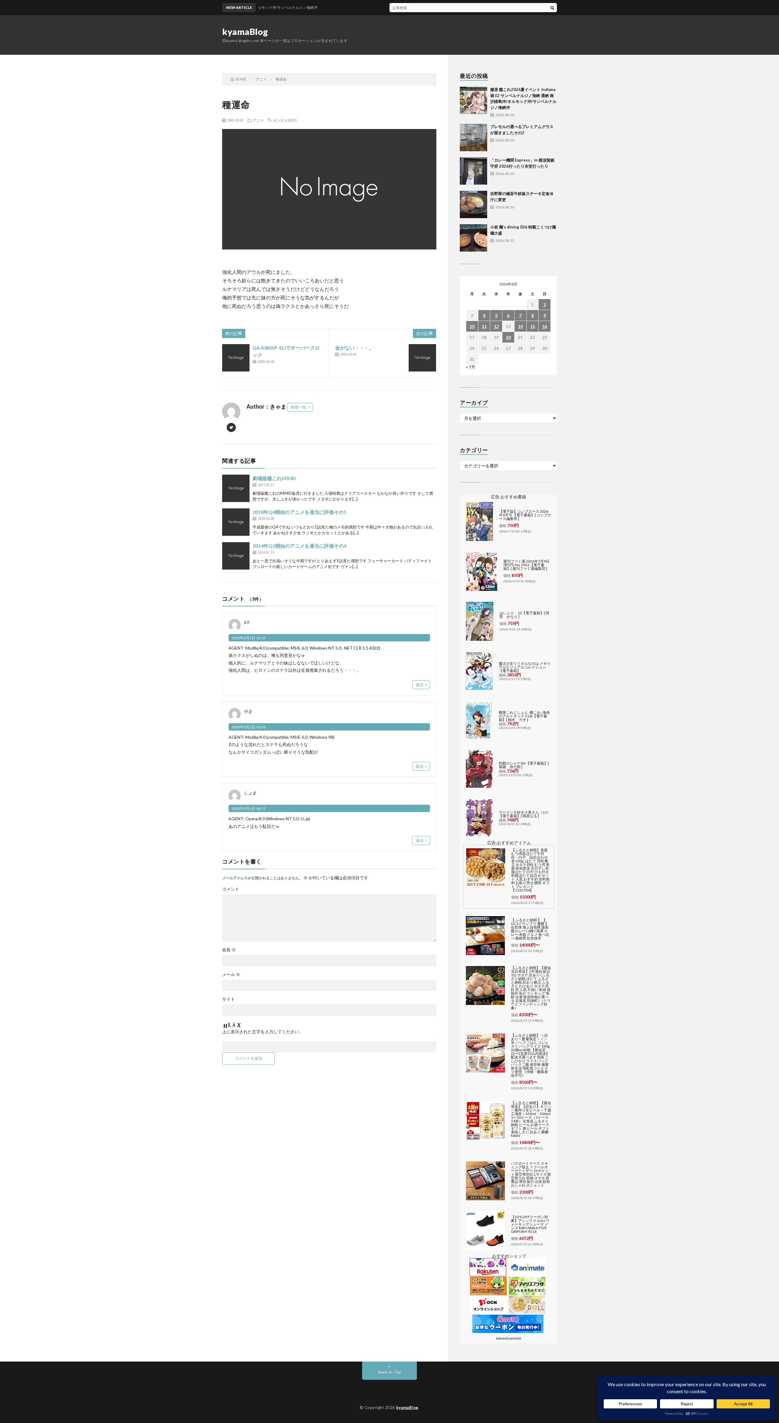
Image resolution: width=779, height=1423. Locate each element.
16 (544, 326)
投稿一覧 (298, 407)
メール (231, 974)
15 (532, 326)
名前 (229, 950)
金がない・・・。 (354, 348)
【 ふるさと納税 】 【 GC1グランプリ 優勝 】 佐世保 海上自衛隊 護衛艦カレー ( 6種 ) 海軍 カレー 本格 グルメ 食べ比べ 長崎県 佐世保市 (530, 929)
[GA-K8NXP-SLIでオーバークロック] (236, 357)
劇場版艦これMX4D (274, 478)
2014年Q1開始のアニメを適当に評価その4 (299, 546)
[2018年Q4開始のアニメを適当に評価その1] (236, 522)
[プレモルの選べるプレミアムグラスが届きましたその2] (473, 137)
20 (508, 337)
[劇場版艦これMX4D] (236, 488)
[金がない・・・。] (422, 357)
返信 (420, 684)
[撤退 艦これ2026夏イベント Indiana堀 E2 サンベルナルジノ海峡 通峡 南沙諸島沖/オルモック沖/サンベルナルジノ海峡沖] (473, 100)
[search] (552, 7)
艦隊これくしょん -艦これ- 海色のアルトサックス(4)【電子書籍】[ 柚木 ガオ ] (524, 716)
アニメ (258, 120)
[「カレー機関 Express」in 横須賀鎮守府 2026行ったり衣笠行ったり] (473, 171)
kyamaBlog (245, 31)
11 (484, 326)
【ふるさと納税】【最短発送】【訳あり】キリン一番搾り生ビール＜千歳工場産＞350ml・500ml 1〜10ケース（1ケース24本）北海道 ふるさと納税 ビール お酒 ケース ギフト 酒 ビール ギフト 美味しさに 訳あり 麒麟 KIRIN (531, 1119)
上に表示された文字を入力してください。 (262, 1032)
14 (520, 326)
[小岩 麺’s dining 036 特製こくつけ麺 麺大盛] (473, 238)
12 (496, 326)
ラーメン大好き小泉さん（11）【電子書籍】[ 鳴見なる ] (524, 814)
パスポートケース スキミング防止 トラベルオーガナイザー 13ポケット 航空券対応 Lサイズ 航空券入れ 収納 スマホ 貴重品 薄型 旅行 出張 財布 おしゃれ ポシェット (531, 1174)
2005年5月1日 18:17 (248, 808)
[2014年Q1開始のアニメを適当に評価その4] (236, 556)
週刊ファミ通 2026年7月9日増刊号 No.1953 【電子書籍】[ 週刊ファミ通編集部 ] (526, 565)
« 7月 (470, 366)
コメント (230, 889)
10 (472, 326)
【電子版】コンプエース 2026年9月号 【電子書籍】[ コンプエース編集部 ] (525, 515)
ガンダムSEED (285, 120)
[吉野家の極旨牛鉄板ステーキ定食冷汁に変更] (473, 204)
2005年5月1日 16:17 (248, 638)
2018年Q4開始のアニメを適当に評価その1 (299, 512)
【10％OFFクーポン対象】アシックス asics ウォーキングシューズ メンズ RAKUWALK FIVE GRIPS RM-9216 (530, 1224)
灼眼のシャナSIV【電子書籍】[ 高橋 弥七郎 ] (524, 765)
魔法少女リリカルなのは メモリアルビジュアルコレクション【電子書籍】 (524, 667)
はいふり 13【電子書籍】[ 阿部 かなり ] (524, 615)
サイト (228, 999)
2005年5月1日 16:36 (248, 727)
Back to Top (389, 1372)
